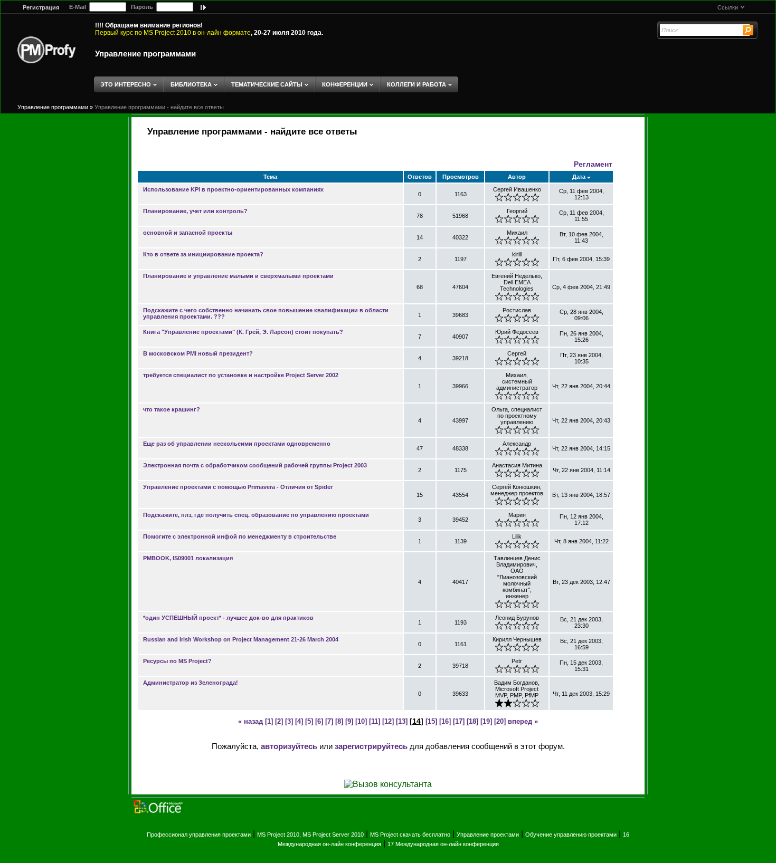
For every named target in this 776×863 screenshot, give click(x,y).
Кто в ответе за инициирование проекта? (203, 254)
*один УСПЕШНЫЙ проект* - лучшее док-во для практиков (228, 618)
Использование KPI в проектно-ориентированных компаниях (233, 189)
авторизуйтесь (289, 746)
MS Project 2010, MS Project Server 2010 (310, 834)
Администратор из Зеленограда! (190, 682)
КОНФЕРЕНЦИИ (344, 84)
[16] (445, 721)
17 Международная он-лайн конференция (443, 844)
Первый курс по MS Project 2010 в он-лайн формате (173, 32)
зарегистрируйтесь (371, 746)
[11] (374, 721)
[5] (309, 721)
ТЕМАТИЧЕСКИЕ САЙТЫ (266, 84)
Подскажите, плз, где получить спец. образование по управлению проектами (256, 515)
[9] (349, 721)
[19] (486, 721)
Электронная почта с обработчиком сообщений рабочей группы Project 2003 (255, 465)
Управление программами (145, 53)
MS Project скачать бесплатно (410, 834)
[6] (319, 721)
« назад (250, 721)
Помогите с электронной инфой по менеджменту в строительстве (239, 536)
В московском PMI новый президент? (198, 353)
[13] (402, 721)
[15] (431, 721)
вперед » (523, 721)
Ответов (420, 177)
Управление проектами (488, 834)
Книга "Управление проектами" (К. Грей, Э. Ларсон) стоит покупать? (243, 332)
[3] (289, 721)
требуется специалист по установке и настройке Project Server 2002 (240, 375)
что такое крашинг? (171, 409)
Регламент (593, 164)
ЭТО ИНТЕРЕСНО (125, 84)
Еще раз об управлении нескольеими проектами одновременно (236, 443)
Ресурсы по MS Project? (177, 661)
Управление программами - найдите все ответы (159, 107)
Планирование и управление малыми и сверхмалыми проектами (238, 276)
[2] (279, 721)
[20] (500, 721)
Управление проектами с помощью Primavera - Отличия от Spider (238, 487)
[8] (339, 721)
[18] (472, 721)
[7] (329, 721)
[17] (459, 721)
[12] (388, 721)
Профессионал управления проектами (199, 834)
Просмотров (460, 177)
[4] (299, 721)
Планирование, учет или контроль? (195, 211)
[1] (269, 721)
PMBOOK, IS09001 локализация (188, 558)
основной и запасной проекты (187, 232)
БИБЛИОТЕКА (191, 84)
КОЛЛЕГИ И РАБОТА (416, 84)
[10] (361, 721)
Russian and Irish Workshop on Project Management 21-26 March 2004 (240, 639)
